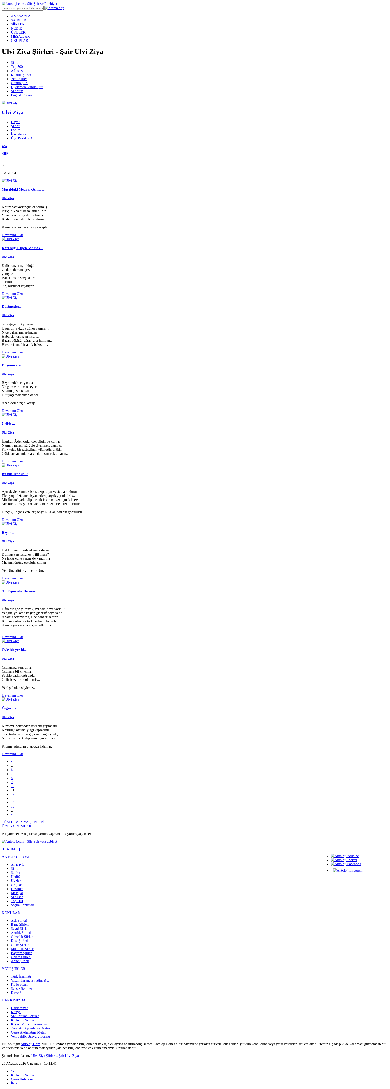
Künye (16, 1012)
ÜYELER (18, 32)
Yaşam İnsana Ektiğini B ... (30, 980)
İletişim (16, 1083)
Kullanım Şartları (23, 1020)
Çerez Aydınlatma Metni (28, 1032)
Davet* (16, 992)
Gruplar (16, 885)
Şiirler (15, 63)
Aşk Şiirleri (19, 920)
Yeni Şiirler (19, 79)
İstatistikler (18, 134)
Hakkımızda (19, 1008)
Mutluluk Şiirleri (22, 949)
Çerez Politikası (22, 1079)
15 (12, 806)
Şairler (15, 872)
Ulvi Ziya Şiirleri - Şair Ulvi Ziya (55, 1056)
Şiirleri (15, 126)
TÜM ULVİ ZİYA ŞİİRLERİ (23, 822)
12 (12, 794)
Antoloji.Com (30, 1044)
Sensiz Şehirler (21, 988)
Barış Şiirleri (20, 924)
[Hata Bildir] (11, 849)
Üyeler (16, 881)
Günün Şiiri (19, 83)
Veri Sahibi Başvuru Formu (30, 1036)
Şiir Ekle (17, 897)
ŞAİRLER (18, 20)
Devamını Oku (12, 235)
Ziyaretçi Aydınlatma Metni (30, 1028)
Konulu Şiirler (21, 75)
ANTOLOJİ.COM (15, 857)
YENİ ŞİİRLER (13, 969)
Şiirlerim (17, 91)
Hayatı (15, 122)
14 (12, 802)
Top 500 (17, 67)
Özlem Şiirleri (21, 957)
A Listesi (17, 71)
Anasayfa (17, 864)
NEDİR (16, 28)
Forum (15, 130)
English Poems (21, 95)
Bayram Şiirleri (21, 953)
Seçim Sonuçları (22, 905)
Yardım (16, 1071)
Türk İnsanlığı (21, 976)
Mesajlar (17, 893)
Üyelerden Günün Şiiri (27, 87)
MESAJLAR (20, 36)
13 (12, 798)
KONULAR (11, 913)
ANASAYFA (21, 16)
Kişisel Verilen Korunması (29, 1024)
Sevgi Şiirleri (20, 928)
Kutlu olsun (19, 984)
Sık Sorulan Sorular (25, 1016)
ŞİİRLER (18, 24)
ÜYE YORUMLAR (16, 826)
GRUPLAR (19, 40)
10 (12, 786)
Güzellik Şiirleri (22, 937)
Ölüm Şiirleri (20, 945)
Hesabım (17, 889)
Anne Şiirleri (20, 961)
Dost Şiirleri (19, 941)
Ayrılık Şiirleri (21, 932)
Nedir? (16, 877)
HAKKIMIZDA (14, 1000)
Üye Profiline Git (23, 138)
